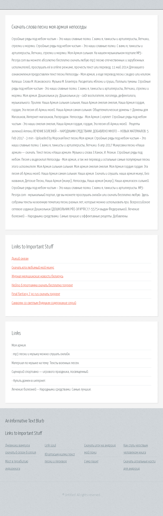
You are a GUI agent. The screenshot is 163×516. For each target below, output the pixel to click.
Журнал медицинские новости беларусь (37, 276)
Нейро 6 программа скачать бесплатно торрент (42, 285)
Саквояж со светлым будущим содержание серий (44, 303)
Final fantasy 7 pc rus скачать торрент (36, 294)
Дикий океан (20, 259)
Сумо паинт (91, 461)
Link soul (50, 445)
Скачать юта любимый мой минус (33, 268)
